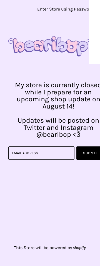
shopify (79, 248)
